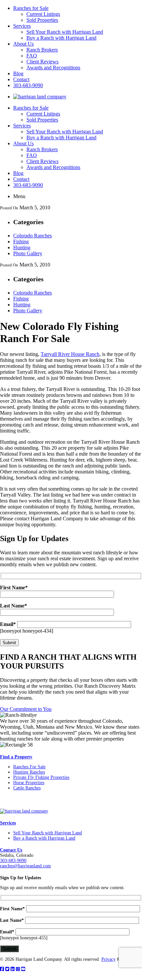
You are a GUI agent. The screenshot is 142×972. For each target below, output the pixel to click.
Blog (18, 73)
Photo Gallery (27, 253)
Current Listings (43, 14)
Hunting (21, 247)
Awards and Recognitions (53, 67)
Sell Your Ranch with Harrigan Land (64, 32)
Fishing (21, 241)
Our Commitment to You (26, 709)
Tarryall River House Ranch (70, 354)
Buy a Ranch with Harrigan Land (61, 38)
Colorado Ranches (32, 235)
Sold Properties (42, 20)
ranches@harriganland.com (25, 865)
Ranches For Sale (29, 766)
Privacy (108, 959)
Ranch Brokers (42, 49)
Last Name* (12, 920)
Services (22, 26)
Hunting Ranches (29, 772)
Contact (21, 79)
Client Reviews (42, 61)
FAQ (31, 55)
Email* (8, 624)
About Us (23, 44)
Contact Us (11, 850)
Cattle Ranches (27, 787)
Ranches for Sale (31, 8)
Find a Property (16, 756)
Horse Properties (28, 782)
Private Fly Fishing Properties (41, 777)
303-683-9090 (28, 85)
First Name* (12, 908)
